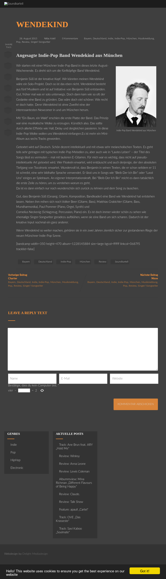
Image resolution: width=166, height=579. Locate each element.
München (131, 38)
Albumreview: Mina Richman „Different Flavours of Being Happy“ (74, 483)
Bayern (88, 38)
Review (25, 42)
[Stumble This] (8, 100)
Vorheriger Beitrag (17, 277)
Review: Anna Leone (72, 463)
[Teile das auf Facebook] (8, 55)
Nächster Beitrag (149, 277)
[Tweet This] (8, 66)
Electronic (17, 467)
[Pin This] (8, 77)
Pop (18, 42)
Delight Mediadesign (35, 553)
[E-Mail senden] (8, 122)
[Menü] (155, 6)
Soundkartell (121, 261)
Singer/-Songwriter (40, 42)
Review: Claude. (69, 494)
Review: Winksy (69, 456)
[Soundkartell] (13, 3)
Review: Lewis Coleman (74, 471)
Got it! (144, 570)
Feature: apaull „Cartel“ (73, 509)
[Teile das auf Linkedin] (8, 89)
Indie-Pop (120, 38)
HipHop (15, 460)
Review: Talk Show (71, 501)
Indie (110, 38)
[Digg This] (8, 111)
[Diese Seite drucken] (8, 133)
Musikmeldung (146, 38)
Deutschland (99, 38)
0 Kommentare (70, 38)
